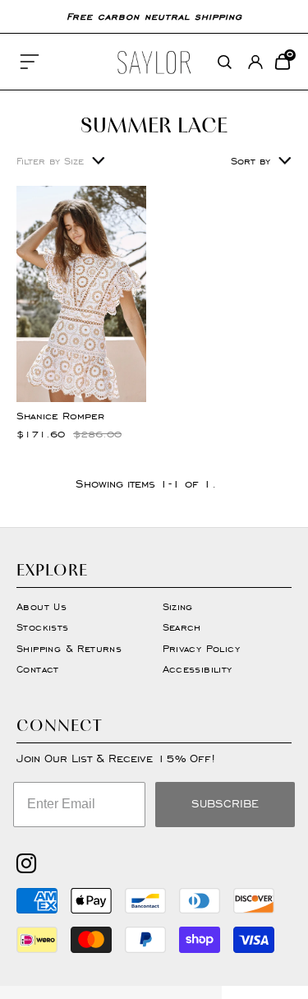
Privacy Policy (202, 648)
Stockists (42, 627)
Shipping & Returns (69, 648)
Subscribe (225, 804)
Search (182, 627)
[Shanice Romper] (81, 294)
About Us (41, 606)
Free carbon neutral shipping (154, 16)
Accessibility (197, 669)
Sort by (250, 161)
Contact (37, 669)
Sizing (178, 606)
